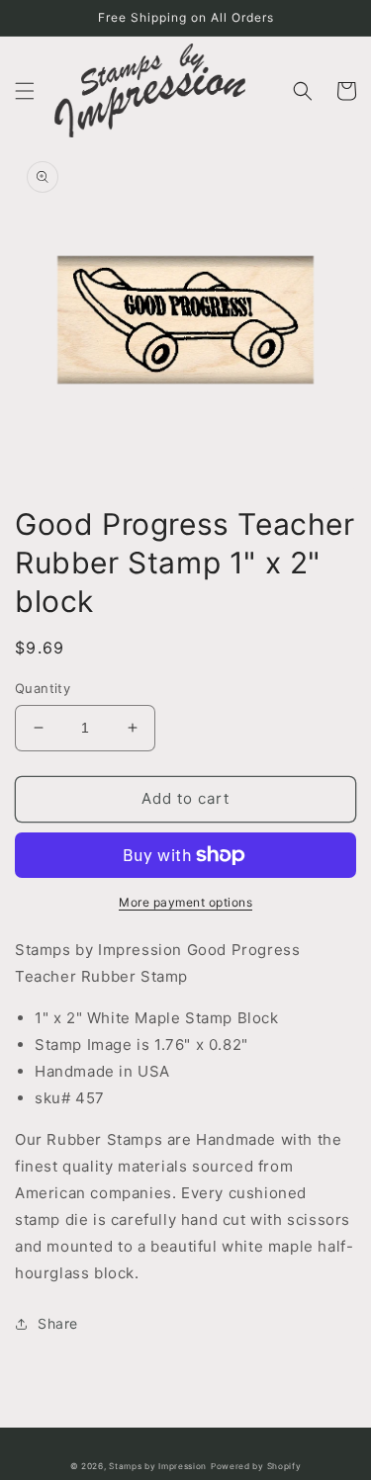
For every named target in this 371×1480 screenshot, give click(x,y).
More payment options (185, 902)
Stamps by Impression (158, 1466)
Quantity (42, 688)
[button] (24, 91)
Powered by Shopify (256, 1466)
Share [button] (58, 1323)
